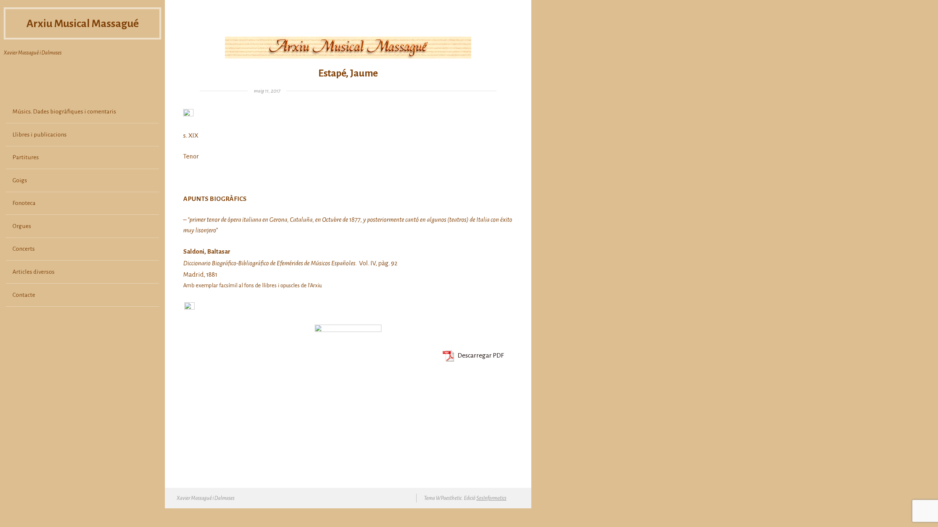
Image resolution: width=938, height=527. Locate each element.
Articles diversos (33, 272)
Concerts (23, 249)
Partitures (25, 157)
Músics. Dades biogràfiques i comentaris (64, 111)
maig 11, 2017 (267, 91)
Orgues (21, 226)
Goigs (19, 180)
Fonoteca (24, 203)
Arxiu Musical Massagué (82, 23)
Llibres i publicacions (39, 134)
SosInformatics (491, 498)
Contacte (23, 295)
